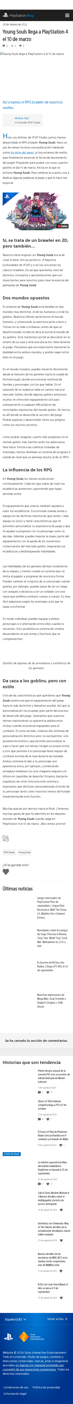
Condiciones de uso (16, 1387)
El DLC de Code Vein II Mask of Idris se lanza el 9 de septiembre (53, 1288)
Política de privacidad (46, 1387)
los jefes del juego (22, 152)
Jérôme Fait (22, 118)
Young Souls (24, 852)
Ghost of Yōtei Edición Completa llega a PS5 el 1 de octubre (52, 1104)
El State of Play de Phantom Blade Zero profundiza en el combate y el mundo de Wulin (53, 1135)
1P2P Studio (9, 852)
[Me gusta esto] (48, 1092)
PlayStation (22, 15)
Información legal (15, 1393)
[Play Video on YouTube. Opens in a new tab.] (63, 226)
